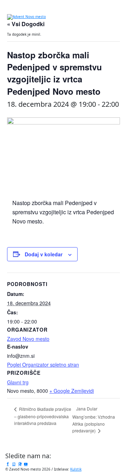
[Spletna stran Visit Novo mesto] (19, 463)
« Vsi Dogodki (25, 24)
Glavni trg (18, 382)
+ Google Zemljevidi (71, 390)
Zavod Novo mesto (28, 338)
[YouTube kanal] (25, 463)
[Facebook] (7, 463)
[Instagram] (13, 463)
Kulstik (75, 469)
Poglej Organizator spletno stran (43, 364)
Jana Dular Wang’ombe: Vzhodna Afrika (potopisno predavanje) (93, 419)
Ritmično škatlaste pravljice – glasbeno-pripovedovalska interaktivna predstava (42, 416)
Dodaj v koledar (43, 254)
